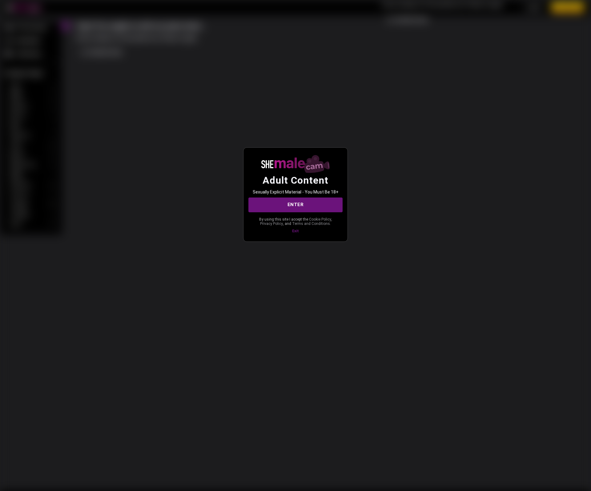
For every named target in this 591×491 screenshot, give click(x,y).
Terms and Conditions (311, 224)
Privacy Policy (271, 224)
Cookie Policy (320, 219)
